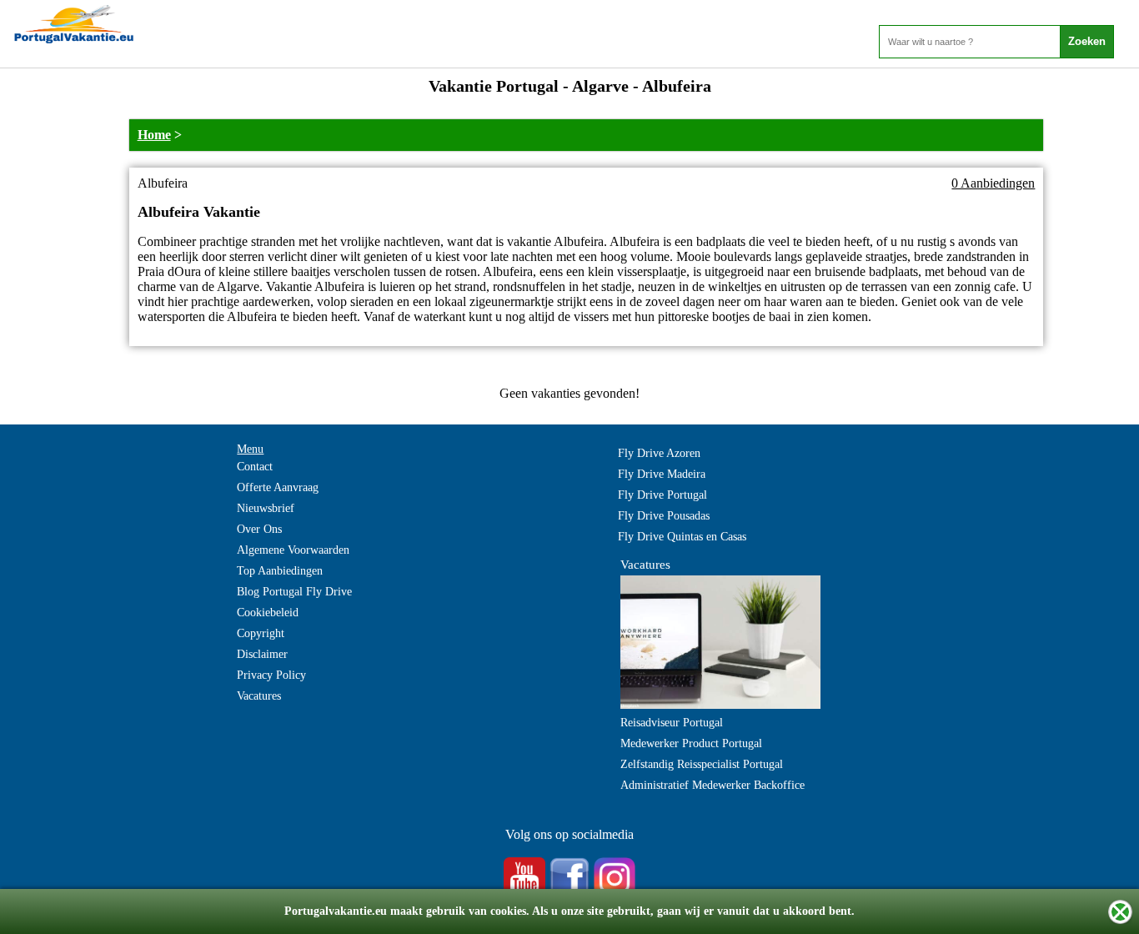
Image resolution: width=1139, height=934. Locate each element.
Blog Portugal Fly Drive (294, 591)
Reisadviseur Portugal (671, 722)
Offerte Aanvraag (278, 487)
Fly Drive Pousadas (664, 516)
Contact (255, 466)
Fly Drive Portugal (662, 495)
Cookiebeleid (268, 612)
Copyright (260, 633)
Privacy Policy (271, 675)
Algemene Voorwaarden (293, 550)
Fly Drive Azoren (659, 453)
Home (154, 135)
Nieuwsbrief (265, 508)
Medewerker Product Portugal (691, 743)
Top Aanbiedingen (280, 571)
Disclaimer (262, 654)
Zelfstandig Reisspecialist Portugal (701, 764)
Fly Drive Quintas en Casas (682, 536)
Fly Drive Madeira (661, 474)
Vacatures (259, 696)
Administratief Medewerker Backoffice (712, 785)
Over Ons (259, 529)
